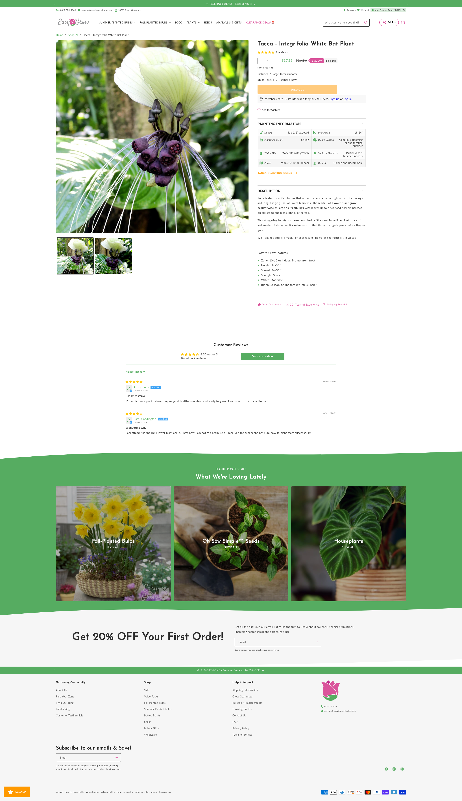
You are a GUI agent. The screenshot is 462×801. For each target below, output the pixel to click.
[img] (134, 381)
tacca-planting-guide (275, 173)
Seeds (147, 721)
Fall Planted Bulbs (155, 702)
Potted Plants (152, 715)
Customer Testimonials (69, 715)
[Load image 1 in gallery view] (75, 256)
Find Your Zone (65, 696)
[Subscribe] (317, 642)
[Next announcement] (408, 3)
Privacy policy (108, 792)
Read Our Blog (65, 702)
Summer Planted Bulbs (158, 709)
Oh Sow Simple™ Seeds (230, 541)
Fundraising (63, 709)
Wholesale (150, 734)
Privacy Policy (240, 728)
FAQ (235, 721)
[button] (117, 22)
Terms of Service (242, 734)
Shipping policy (142, 792)
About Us (61, 690)
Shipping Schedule (337, 304)
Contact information (161, 792)
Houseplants (348, 541)
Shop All (73, 34)
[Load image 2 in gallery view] (113, 256)
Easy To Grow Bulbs (74, 792)
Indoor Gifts (151, 728)
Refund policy (92, 792)
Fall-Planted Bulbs (113, 541)
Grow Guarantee (271, 304)
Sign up (334, 98)
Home (59, 34)
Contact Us (239, 715)
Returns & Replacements (247, 702)
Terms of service (124, 792)
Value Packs (151, 696)
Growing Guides (242, 709)
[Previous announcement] (54, 3)
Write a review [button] (262, 356)
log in (347, 98)
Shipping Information (245, 690)
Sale (146, 690)
